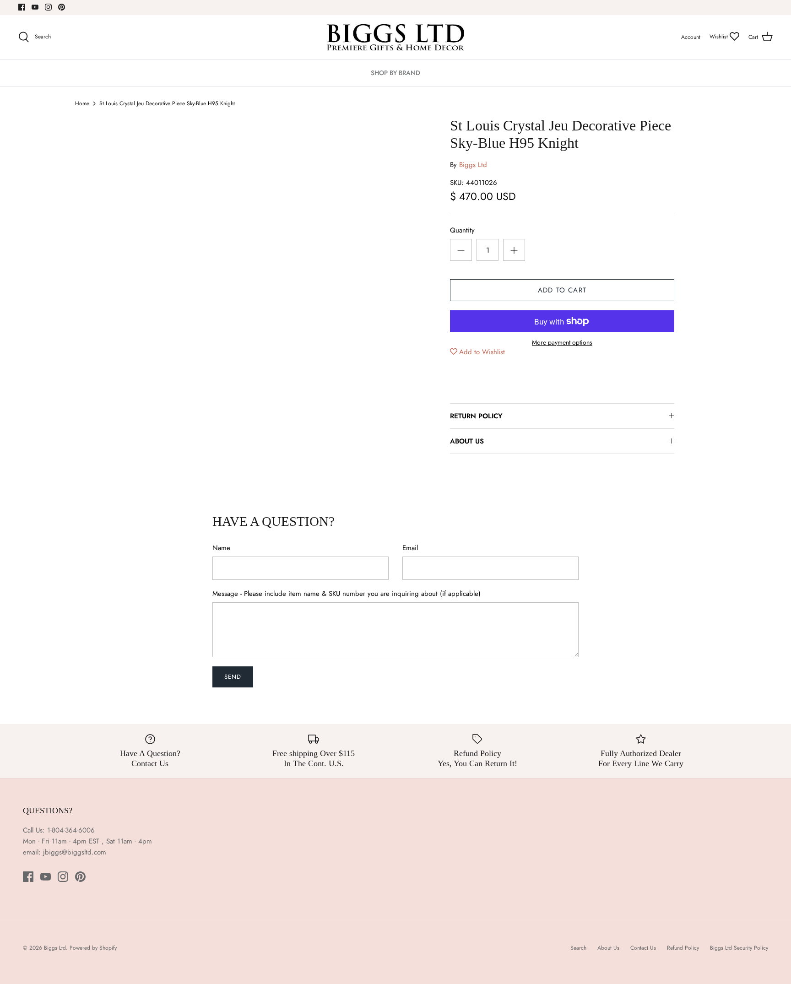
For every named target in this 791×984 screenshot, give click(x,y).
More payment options (562, 342)
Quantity (462, 230)
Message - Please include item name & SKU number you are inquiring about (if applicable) (346, 594)
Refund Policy (683, 948)
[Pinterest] (61, 7)
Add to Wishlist (482, 352)
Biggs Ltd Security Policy (739, 948)
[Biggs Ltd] (395, 37)
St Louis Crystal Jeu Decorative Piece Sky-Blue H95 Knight (167, 103)
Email (410, 548)
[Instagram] (48, 7)
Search (578, 948)
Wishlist (720, 36)
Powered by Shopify (93, 948)
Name (221, 548)
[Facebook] (21, 7)
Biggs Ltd (473, 165)
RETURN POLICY (476, 416)
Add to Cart (562, 290)
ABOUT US (467, 441)
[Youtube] (35, 7)
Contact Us (643, 948)
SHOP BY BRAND (395, 72)
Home (82, 103)
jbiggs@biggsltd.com (74, 852)
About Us (608, 948)
